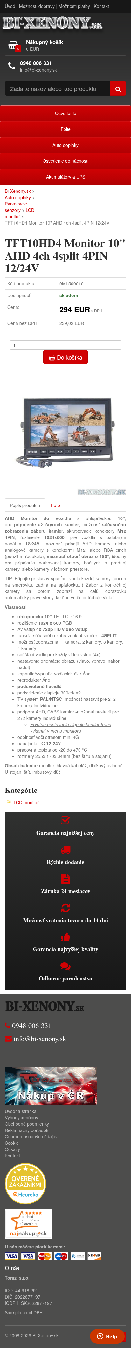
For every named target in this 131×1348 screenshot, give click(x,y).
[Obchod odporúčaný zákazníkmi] (28, 1223)
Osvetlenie (65, 113)
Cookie (12, 1143)
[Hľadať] (118, 88)
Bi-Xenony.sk (18, 191)
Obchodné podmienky (27, 1124)
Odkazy (12, 1149)
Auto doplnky (65, 145)
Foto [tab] (55, 505)
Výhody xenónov (21, 1117)
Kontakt (101, 6)
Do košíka (68, 357)
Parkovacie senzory (16, 206)
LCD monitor (19, 213)
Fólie (66, 129)
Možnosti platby (74, 6)
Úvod (10, 6)
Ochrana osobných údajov (31, 1136)
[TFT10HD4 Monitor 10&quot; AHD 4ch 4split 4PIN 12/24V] (65, 434)
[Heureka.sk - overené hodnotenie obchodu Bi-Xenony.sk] (25, 1183)
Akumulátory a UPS (65, 176)
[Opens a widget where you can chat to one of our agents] (107, 1337)
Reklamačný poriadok (26, 1130)
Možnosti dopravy (37, 6)
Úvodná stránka (21, 1111)
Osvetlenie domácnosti (65, 161)
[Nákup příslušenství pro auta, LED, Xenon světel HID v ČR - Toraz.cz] (51, 1085)
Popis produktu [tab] (25, 505)
